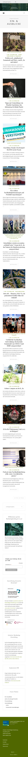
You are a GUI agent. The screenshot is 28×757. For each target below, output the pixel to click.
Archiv (7, 705)
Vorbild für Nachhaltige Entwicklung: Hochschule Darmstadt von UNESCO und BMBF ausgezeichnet (14, 343)
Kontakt (4, 742)
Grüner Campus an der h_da (14, 388)
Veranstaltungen (8, 703)
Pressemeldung (20, 291)
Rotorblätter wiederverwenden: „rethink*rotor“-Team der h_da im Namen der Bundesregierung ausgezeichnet (14, 246)
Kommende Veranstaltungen (12, 707)
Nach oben (13, 754)
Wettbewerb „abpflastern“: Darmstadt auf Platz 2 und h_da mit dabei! (14, 60)
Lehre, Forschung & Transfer (11, 699)
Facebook (5, 740)
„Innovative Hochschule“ (10, 608)
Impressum (5, 746)
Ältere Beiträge (19, 498)
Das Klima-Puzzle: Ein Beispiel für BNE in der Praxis (14, 149)
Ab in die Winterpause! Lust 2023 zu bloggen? (14, 430)
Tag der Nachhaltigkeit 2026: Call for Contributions (17, 722)
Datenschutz (6, 744)
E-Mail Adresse (8, 564)
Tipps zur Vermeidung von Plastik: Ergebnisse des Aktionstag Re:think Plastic (14, 105)
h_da (16, 752)
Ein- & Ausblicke (12, 54)
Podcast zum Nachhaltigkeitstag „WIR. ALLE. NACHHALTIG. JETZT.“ (14, 474)
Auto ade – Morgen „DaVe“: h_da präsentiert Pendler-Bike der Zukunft (14, 295)
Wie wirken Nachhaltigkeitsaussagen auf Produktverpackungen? (14, 192)
